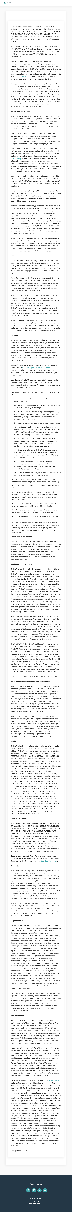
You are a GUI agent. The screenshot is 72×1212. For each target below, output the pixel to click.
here (49, 861)
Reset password (36, 1184)
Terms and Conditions (36, 1204)
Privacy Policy (21, 76)
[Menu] (67, 3)
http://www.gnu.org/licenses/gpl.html (36, 368)
